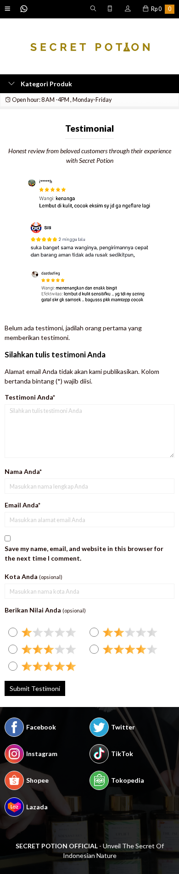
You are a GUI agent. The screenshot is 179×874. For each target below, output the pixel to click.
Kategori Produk (45, 84)
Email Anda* (22, 505)
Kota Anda (21, 576)
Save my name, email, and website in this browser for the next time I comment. (84, 553)
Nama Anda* (23, 471)
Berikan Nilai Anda (33, 610)
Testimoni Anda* (30, 397)
